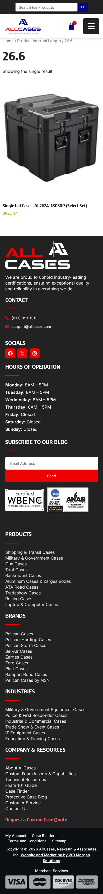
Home (8, 41)
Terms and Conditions (27, 841)
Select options (21, 227)
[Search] (83, 7)
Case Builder (43, 835)
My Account (15, 835)
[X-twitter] (22, 353)
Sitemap (59, 841)
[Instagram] (35, 353)
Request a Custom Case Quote (36, 819)
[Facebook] (10, 353)
